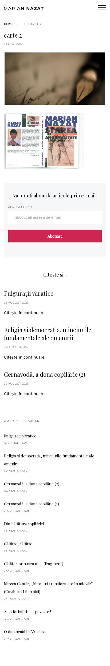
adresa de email (21, 207)
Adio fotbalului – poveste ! (27, 611)
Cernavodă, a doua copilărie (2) (44, 374)
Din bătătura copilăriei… (25, 523)
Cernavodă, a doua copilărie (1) (31, 503)
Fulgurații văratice (28, 293)
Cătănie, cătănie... (19, 543)
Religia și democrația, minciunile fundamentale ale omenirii (47, 334)
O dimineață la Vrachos (25, 631)
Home (8, 24)
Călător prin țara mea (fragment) (33, 563)
